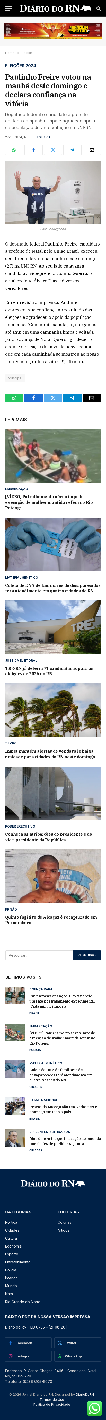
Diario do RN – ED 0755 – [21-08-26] (36, 1327)
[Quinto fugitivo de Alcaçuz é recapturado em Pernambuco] (53, 876)
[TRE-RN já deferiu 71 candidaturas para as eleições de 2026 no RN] (53, 627)
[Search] (98, 8)
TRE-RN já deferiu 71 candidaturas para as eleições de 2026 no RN (49, 671)
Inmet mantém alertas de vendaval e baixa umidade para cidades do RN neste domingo (50, 754)
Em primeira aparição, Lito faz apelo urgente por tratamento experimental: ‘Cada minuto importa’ (62, 1001)
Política (44, 137)
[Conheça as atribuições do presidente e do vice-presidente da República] (53, 793)
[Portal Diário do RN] (56, 8)
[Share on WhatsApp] (14, 150)
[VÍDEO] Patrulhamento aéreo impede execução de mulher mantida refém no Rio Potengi (49, 502)
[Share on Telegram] (72, 150)
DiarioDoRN (85, 1394)
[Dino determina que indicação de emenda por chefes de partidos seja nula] (15, 1138)
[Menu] (8, 8)
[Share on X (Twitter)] (53, 150)
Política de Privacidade (51, 1404)
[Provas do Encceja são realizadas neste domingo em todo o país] (15, 1106)
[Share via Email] (92, 150)
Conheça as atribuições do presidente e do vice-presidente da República (48, 837)
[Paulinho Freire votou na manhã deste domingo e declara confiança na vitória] (53, 192)
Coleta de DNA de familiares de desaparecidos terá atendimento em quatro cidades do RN (52, 588)
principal (15, 378)
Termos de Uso (52, 1399)
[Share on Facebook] (33, 150)
